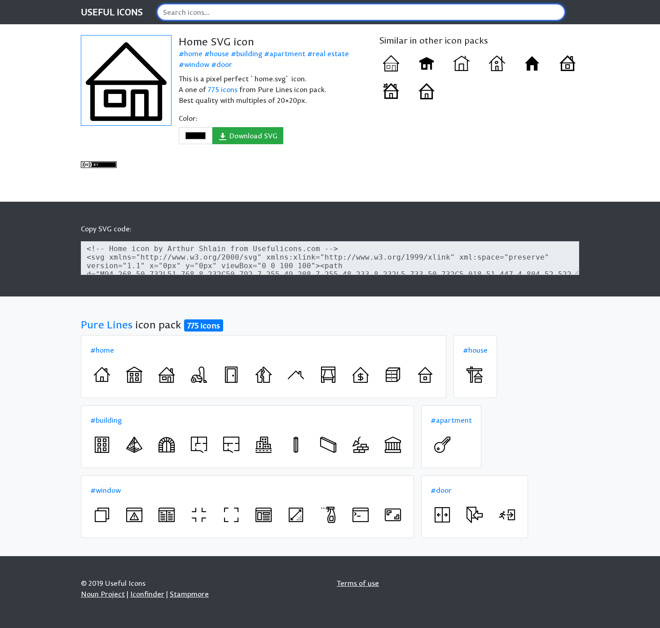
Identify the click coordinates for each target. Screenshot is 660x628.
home (193, 53)
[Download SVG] (126, 80)
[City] (263, 444)
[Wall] (328, 444)
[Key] (442, 444)
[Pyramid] (134, 444)
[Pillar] (296, 444)
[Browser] (263, 514)
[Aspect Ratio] (393, 514)
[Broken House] (263, 374)
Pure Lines (106, 324)
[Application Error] (134, 514)
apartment (287, 53)
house (219, 53)
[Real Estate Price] (360, 374)
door (224, 64)
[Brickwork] (360, 444)
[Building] (102, 444)
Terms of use (358, 583)
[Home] (391, 63)
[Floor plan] (199, 444)
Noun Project (103, 593)
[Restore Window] (102, 514)
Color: (188, 118)
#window (105, 490)
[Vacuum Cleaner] (199, 374)
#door (441, 490)
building (249, 53)
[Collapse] (199, 514)
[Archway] (166, 444)
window (196, 64)
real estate (330, 53)
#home (102, 349)
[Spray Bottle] (328, 514)
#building (106, 420)
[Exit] (474, 514)
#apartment (451, 420)
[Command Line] (360, 514)
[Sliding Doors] (442, 514)
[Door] (231, 374)
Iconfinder (147, 593)
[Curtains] (328, 374)
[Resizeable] (296, 514)
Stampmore (189, 593)
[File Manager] (166, 514)
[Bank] (393, 444)
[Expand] (231, 514)
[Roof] (296, 374)
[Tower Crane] (474, 374)
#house (475, 349)
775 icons (223, 89)
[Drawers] (393, 374)
